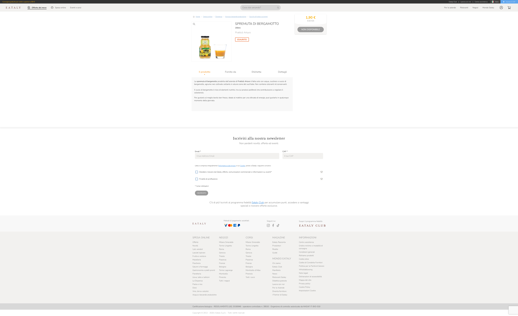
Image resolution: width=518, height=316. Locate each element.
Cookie (242, 166)
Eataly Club (258, 202)
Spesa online (207, 17)
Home (198, 17)
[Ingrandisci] (194, 24)
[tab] (204, 72)
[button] (501, 7)
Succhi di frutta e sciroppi (258, 17)
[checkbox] (196, 172)
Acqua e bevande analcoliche (235, 17)
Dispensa (218, 17)
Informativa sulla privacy (227, 166)
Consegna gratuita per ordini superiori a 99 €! (18, 2)
